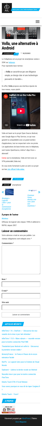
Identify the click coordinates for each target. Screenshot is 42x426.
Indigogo (12, 62)
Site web (5, 302)
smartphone (16, 185)
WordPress (26, 418)
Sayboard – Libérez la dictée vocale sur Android (19, 370)
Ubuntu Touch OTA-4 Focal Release (14, 382)
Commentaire (8, 243)
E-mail (5, 291)
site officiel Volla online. (16, 169)
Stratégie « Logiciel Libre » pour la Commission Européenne (6, 203)
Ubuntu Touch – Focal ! (10, 394)
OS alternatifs (18, 179)
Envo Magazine (21, 422)
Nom (4, 279)
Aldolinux (26, 53)
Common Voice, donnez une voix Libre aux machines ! (31, 200)
